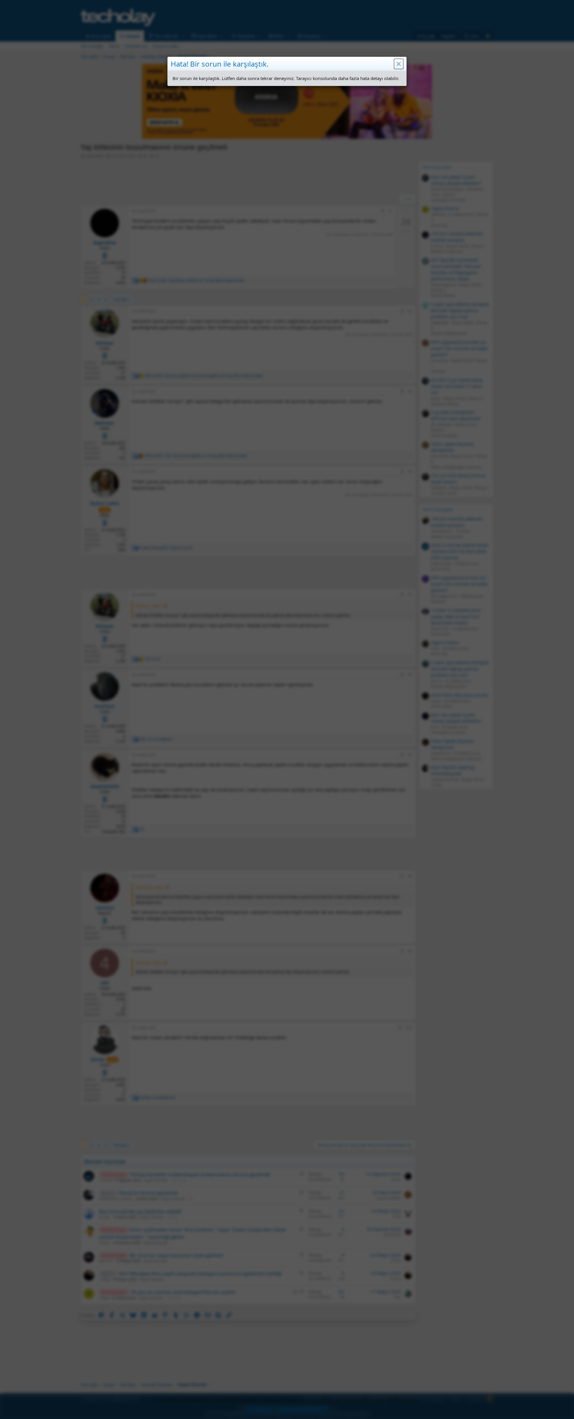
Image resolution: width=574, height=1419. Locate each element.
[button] (398, 64)
